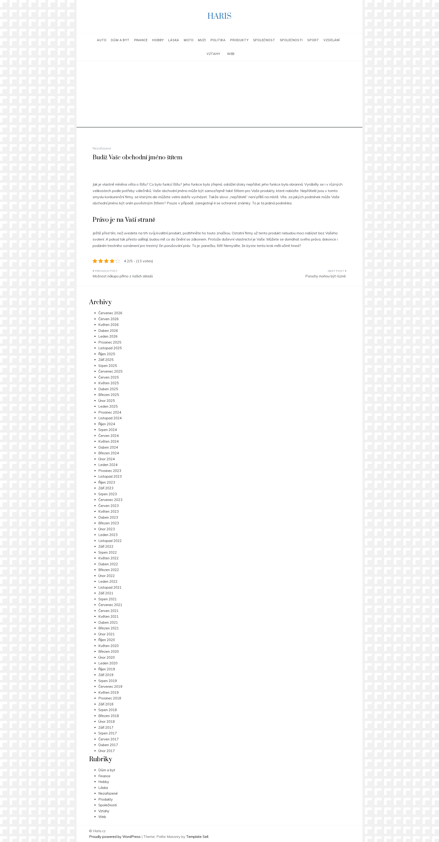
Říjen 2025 (106, 354)
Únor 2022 (106, 576)
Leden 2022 (108, 581)
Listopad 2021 (110, 587)
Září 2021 (105, 593)
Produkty (239, 40)
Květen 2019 (108, 692)
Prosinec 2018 (109, 698)
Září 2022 (105, 546)
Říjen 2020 (106, 640)
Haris (219, 16)
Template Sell (197, 836)
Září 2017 (105, 727)
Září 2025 (105, 359)
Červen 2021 (108, 611)
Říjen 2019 (106, 669)
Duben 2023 (108, 517)
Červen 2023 (108, 506)
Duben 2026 (108, 330)
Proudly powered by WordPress (115, 836)
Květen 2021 (108, 616)
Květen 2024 (108, 441)
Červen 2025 (108, 377)
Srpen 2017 (107, 733)
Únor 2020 (106, 657)
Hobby (158, 40)
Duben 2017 (108, 745)
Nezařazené (108, 793)
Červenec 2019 (110, 686)
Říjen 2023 (106, 482)
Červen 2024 (108, 435)
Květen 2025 (108, 383)
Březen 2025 (108, 395)
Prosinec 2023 (109, 470)
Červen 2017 (108, 739)
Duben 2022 (108, 564)
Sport (313, 40)
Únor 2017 (106, 751)
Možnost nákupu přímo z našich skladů (123, 276)
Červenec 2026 (110, 313)
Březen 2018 (108, 716)
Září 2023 (105, 488)
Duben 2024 (108, 447)
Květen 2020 (108, 646)
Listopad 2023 (110, 476)
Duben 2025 (108, 389)
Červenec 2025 (110, 371)
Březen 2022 (108, 570)
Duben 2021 (108, 622)
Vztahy (213, 54)
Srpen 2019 (107, 681)
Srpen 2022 (107, 552)
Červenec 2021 (110, 605)
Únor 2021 (106, 634)
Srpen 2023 (107, 494)
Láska (173, 40)
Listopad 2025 (110, 348)
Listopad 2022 (110, 541)
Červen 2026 (108, 319)
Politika (218, 40)
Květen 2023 (108, 511)
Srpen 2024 (107, 430)
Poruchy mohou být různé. (325, 276)
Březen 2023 (108, 523)
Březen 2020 (108, 651)
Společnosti (291, 40)
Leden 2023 (108, 535)
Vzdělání (332, 40)
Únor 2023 (106, 529)
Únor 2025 (106, 400)
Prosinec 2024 (109, 412)
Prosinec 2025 (109, 342)
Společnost (264, 40)
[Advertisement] (219, 95)
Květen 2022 (108, 558)
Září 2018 (105, 704)
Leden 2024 (108, 465)
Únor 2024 (106, 459)
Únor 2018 (106, 721)
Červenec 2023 (110, 500)
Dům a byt (120, 40)
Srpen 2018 (107, 710)
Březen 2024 (108, 453)
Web (231, 54)
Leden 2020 (108, 663)
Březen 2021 (108, 628)
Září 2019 (105, 675)
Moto (188, 40)
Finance (141, 40)
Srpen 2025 (107, 365)
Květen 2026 (108, 324)
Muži (202, 40)
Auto (101, 40)
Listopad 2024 (110, 418)
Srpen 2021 (107, 599)
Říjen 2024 (106, 424)
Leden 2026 (108, 336)
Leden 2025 (108, 406)
